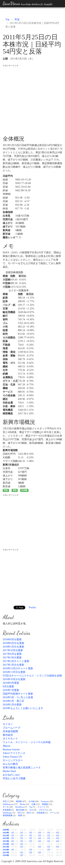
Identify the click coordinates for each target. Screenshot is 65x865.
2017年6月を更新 (12, 654)
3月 (30, 833)
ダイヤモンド (10, 738)
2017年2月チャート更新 (16, 661)
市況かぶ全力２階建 (14, 778)
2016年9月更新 (11, 683)
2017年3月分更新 (12, 657)
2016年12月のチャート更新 (18, 668)
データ (6, 807)
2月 (21, 833)
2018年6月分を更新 (13, 643)
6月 (57, 833)
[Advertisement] (32, 99)
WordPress (19, 807)
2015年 (6, 847)
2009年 (6, 830)
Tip (30, 807)
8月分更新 (8, 686)
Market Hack (9, 771)
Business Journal (11, 749)
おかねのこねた (11, 774)
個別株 (19, 801)
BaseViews (28, 3)
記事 (34, 804)
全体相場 (7, 810)
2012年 (6, 838)
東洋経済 (8, 735)
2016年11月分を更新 (14, 672)
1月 (12, 833)
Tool (31, 810)
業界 (20, 815)
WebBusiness (8, 804)
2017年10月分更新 (13, 650)
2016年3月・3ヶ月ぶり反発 (18, 697)
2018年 (6, 855)
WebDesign (7, 813)
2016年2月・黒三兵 (13, 701)
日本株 (24, 490)
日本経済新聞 (10, 731)
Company (45, 801)
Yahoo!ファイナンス (14, 753)
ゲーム (53, 813)
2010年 (6, 833)
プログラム (44, 810)
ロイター (8, 724)
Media (22, 804)
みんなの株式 (10, 764)
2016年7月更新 (11, 690)
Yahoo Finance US (12, 756)
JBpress (6, 746)
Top (7, 19)
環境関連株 (8, 815)
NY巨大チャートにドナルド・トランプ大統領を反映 (32, 675)
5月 (48, 833)
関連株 (45, 804)
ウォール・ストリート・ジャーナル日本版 (27, 742)
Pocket (32, 607)
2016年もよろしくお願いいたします (23, 708)
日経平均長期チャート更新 (18, 693)
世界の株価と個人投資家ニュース (22, 767)
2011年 (6, 835)
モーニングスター (13, 760)
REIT (29, 813)
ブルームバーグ (11, 727)
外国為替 (41, 813)
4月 (39, 833)
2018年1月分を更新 (13, 646)
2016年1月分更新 (12, 704)
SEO (19, 813)
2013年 (6, 841)
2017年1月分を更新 (13, 664)
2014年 (6, 844)
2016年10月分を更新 (14, 679)
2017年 (6, 852)
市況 (17, 19)
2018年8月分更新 (12, 639)
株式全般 (20, 810)
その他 (31, 801)
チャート (42, 807)
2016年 (6, 850)
